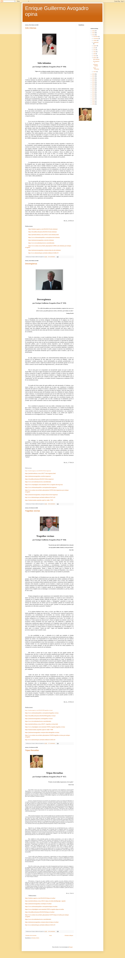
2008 (93, 104)
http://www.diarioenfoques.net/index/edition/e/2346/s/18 (40, 739)
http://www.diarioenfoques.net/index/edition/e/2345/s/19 (40, 925)
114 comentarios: (51, 256)
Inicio (50, 935)
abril (94, 53)
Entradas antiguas (69, 935)
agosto (95, 45)
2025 (93, 32)
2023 (93, 74)
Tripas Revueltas (32, 750)
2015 (93, 90)
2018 (93, 84)
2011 (93, 98)
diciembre (95, 36)
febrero (95, 57)
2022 (93, 76)
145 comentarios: (52, 931)
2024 (93, 34)
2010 (93, 100)
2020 (93, 80)
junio (94, 49)
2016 (93, 88)
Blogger (71, 947)
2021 (93, 78)
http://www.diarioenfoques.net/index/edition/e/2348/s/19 (43, 253)
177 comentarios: (52, 743)
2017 (93, 86)
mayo (94, 51)
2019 (93, 82)
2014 (93, 92)
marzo (95, 55)
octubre (95, 40)
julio (94, 47)
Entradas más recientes (31, 935)
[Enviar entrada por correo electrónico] (57, 256)
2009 (93, 102)
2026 (93, 30)
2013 (93, 94)
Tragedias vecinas (32, 511)
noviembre (96, 38)
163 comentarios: (52, 503)
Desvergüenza (31, 264)
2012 (93, 96)
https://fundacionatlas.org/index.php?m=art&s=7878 (39, 500)
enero (94, 71)
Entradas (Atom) (35, 938)
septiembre (96, 42)
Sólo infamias (30, 28)
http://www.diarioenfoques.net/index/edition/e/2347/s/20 (40, 497)
